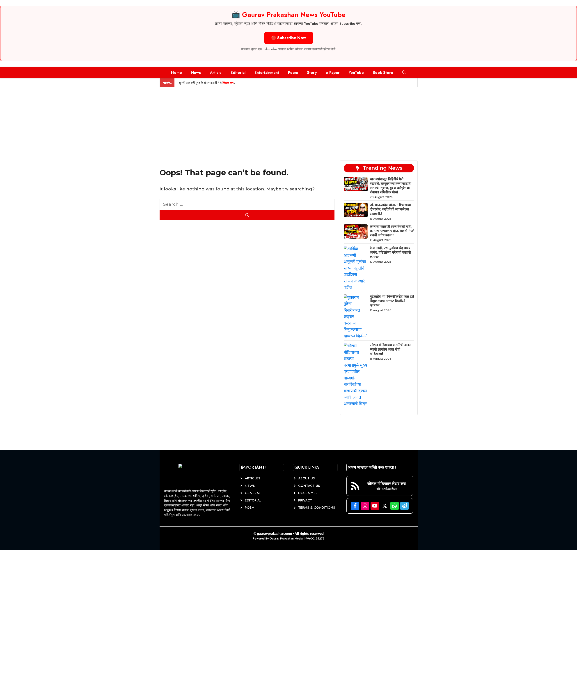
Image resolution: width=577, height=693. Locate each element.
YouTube (356, 72)
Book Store (383, 72)
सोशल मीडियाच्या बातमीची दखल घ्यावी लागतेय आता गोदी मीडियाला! (390, 349)
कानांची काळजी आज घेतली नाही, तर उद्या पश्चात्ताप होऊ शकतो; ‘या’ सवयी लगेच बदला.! (392, 230)
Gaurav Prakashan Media (286, 538)
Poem (293, 72)
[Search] (247, 215)
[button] (404, 72)
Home (176, 72)
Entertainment (266, 72)
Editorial (238, 72)
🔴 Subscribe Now (288, 38)
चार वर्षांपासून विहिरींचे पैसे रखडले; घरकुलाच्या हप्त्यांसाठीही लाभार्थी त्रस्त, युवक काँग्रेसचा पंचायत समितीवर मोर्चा (390, 185)
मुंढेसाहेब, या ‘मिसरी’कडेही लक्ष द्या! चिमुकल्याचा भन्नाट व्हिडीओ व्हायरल (392, 300)
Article (216, 72)
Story (312, 72)
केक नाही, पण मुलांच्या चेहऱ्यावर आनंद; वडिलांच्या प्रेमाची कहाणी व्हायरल (390, 252)
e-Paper (333, 72)
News (196, 72)
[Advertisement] (289, 120)
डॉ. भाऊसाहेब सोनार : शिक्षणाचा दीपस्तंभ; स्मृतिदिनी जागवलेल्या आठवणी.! (390, 209)
